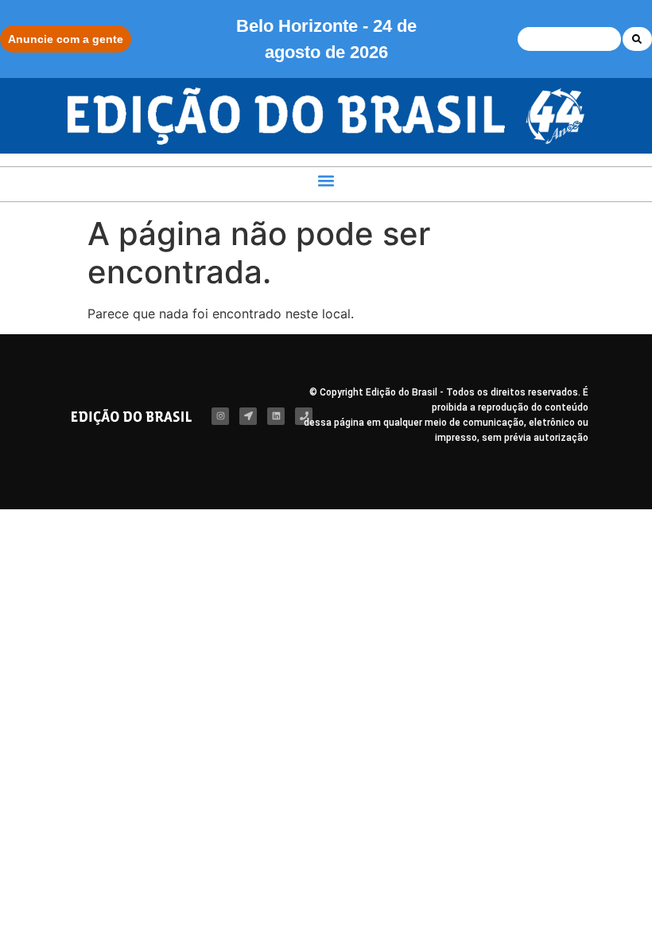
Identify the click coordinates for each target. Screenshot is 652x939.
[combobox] (569, 39)
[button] (326, 180)
